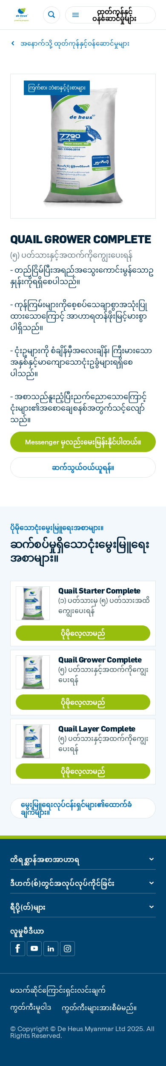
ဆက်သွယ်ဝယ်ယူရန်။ (83, 467)
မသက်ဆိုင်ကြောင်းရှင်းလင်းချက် (58, 990)
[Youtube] (34, 948)
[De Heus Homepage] (21, 14)
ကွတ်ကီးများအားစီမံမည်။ (99, 1007)
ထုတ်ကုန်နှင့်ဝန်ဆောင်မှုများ (114, 14)
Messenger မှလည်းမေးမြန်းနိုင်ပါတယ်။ (83, 442)
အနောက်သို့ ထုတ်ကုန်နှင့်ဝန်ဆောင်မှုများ (74, 43)
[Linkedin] (50, 948)
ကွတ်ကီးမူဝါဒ (30, 1007)
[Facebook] (17, 948)
